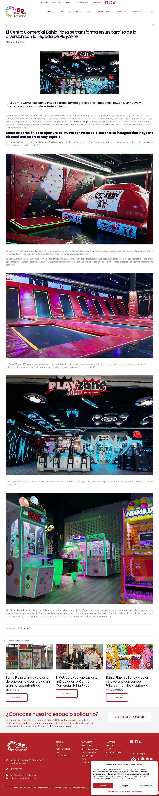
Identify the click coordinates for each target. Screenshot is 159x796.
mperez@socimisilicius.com (23, 778)
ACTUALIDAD (86, 742)
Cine (58, 752)
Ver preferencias (145, 786)
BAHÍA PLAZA (86, 745)
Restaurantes (63, 749)
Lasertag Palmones (98, 121)
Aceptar (103, 786)
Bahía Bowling (80, 121)
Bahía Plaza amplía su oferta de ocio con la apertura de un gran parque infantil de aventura (28, 683)
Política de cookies (112, 791)
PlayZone (114, 115)
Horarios (110, 742)
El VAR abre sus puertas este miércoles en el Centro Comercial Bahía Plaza (77, 681)
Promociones (62, 755)
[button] (154, 764)
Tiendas (60, 742)
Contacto (111, 755)
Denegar (124, 786)
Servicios (110, 745)
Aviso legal (138, 791)
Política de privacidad (126, 791)
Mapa (108, 749)
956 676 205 (16, 769)
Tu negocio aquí (88, 752)
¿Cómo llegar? (88, 755)
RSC (83, 759)
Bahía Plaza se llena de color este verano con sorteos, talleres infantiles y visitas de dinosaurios (127, 683)
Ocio (58, 745)
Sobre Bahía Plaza (89, 749)
